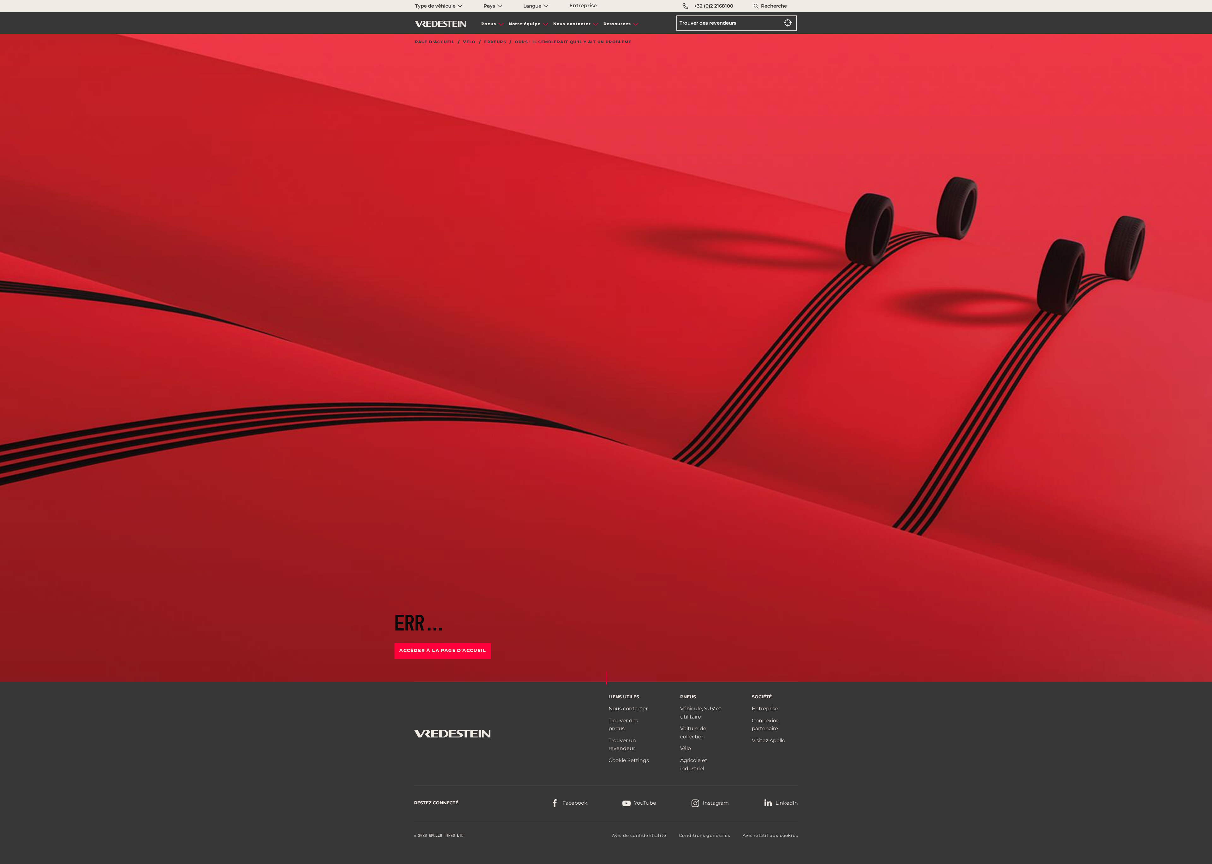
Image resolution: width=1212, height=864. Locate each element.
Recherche (774, 6)
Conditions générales (704, 835)
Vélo (469, 42)
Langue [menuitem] (533, 6)
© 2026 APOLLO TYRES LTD (439, 835)
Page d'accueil (434, 42)
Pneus (488, 23)
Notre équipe (525, 23)
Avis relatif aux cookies (770, 835)
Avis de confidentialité (639, 835)
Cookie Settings (629, 760)
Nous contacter (572, 23)
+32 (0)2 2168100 (713, 6)
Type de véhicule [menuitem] (436, 6)
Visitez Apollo (768, 740)
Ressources (617, 23)
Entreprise (583, 6)
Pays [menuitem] (490, 6)
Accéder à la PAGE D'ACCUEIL (442, 650)
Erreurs (495, 42)
